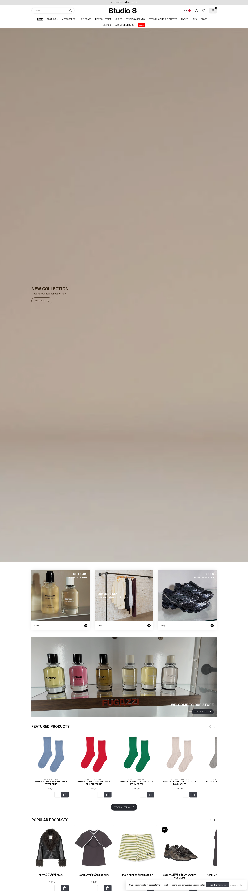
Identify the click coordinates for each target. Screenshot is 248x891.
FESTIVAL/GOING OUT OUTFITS (163, 19)
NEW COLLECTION (103, 19)
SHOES (119, 19)
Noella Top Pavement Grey (94, 875)
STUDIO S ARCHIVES (135, 19)
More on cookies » (237, 885)
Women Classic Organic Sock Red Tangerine (94, 783)
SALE (141, 25)
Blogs (204, 19)
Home (40, 19)
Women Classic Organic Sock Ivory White (179, 783)
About (184, 19)
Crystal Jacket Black (51, 875)
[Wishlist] (203, 10)
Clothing (51, 19)
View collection (122, 807)
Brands (107, 25)
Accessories (68, 19)
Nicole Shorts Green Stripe (137, 875)
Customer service (124, 25)
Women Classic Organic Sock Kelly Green (136, 783)
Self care (86, 19)
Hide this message (217, 885)
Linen (194, 19)
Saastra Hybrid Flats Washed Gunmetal (179, 876)
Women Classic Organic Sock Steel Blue (51, 783)
